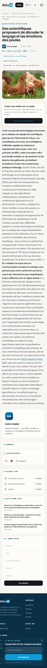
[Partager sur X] (6, 461)
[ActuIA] (7, 5)
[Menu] (41, 5)
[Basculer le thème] (35, 4)
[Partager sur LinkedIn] (11, 461)
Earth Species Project (15, 484)
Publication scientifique (22, 13)
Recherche (4, 628)
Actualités (29, 605)
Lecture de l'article (13, 453)
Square (9, 489)
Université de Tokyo (14, 478)
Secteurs (28, 613)
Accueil (5, 13)
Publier (19, 5)
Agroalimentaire (11, 61)
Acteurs (28, 617)
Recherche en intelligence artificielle (21, 65)
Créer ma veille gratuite (23, 121)
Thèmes (28, 609)
